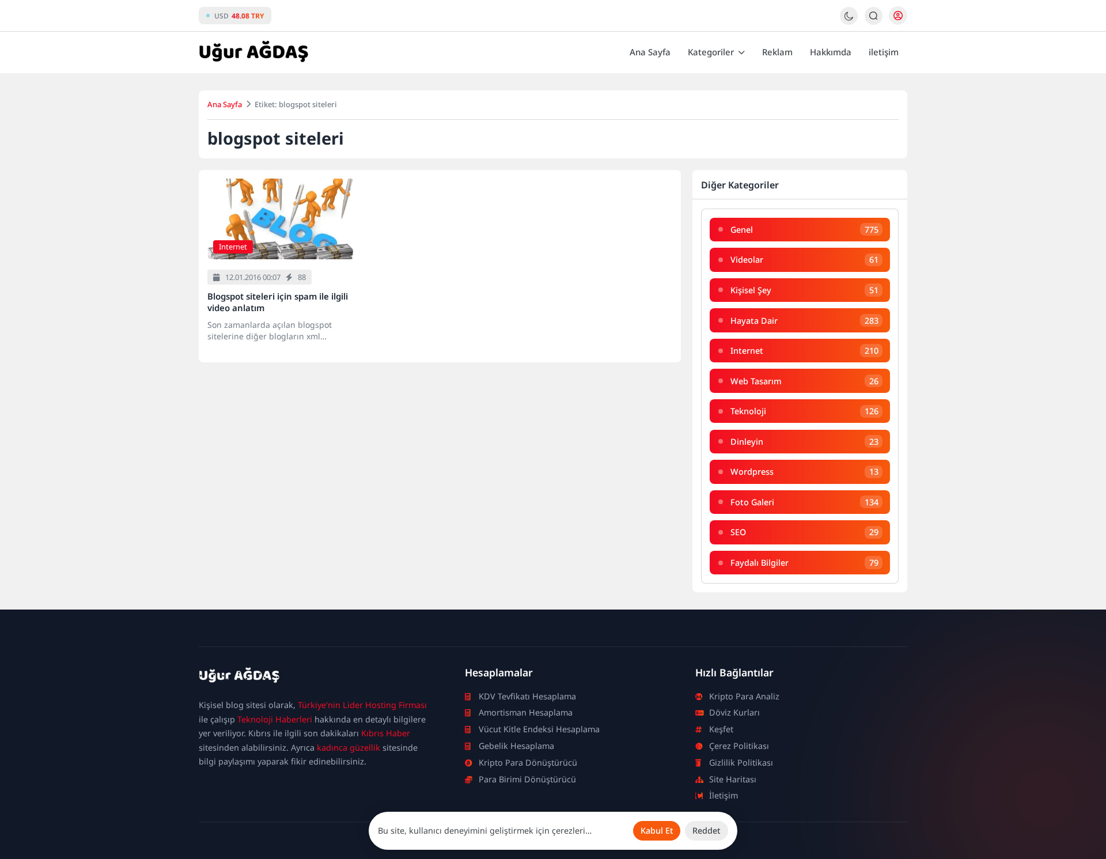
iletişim (884, 52)
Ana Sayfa (650, 52)
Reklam (777, 52)
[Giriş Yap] (898, 15)
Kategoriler (711, 52)
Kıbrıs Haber (385, 733)
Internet (233, 246)
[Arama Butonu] (873, 16)
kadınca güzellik (348, 747)
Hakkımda (830, 52)
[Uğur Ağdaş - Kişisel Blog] (253, 52)
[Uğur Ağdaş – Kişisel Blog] (318, 677)
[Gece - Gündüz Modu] (849, 21)
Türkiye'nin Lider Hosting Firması (362, 704)
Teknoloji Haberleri (274, 719)
